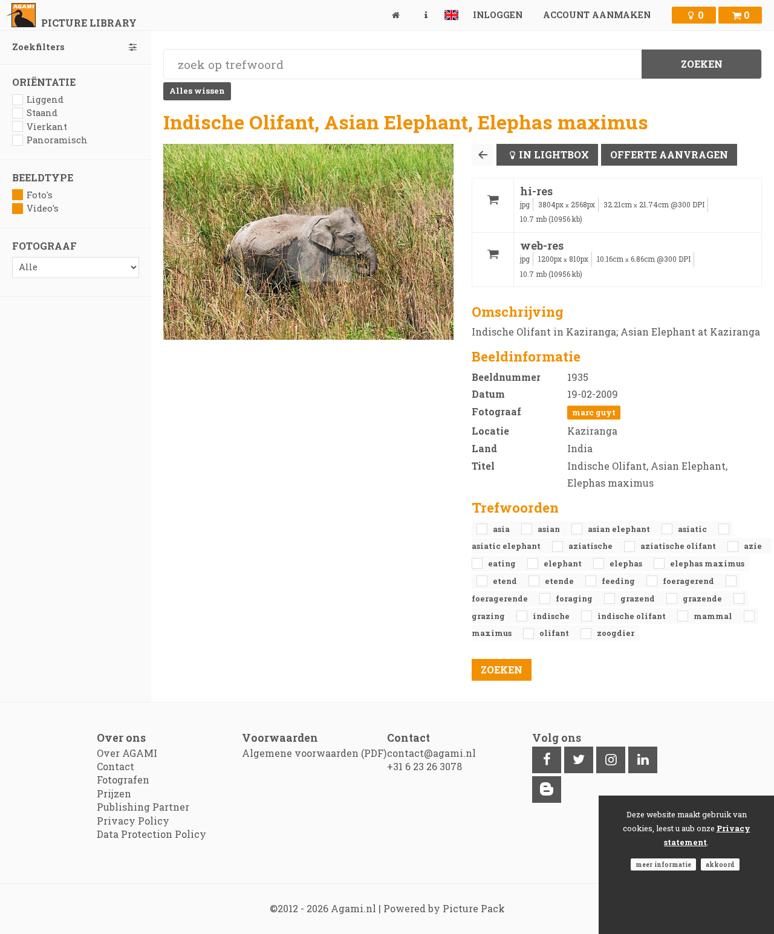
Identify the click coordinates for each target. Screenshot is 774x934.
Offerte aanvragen (669, 154)
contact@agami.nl (431, 753)
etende (560, 581)
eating (503, 563)
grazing (489, 616)
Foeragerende (501, 598)
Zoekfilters (38, 47)
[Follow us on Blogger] (546, 789)
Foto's (40, 195)
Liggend (45, 99)
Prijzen (114, 793)
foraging (575, 598)
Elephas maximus (707, 563)
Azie (753, 546)
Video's (43, 208)
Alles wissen (197, 90)
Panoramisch (57, 140)
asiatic (693, 529)
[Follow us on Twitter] (578, 760)
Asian (550, 529)
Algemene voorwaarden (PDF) (314, 753)
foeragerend (689, 581)
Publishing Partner (143, 806)
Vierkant (47, 126)
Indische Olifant (632, 616)
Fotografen (123, 779)
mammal (714, 616)
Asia (502, 529)
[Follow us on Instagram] (610, 760)
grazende (703, 598)
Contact (115, 766)
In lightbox (554, 154)
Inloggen (497, 15)
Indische (552, 616)
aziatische (591, 546)
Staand (42, 112)
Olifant (555, 633)
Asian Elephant (620, 529)
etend (506, 581)
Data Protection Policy (151, 834)
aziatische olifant (679, 546)
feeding (619, 581)
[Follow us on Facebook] (546, 760)
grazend (638, 598)
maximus (492, 633)
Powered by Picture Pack (444, 908)
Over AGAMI (127, 753)
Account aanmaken (597, 15)
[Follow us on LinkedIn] (642, 760)
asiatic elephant (507, 546)
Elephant (564, 563)
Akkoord (720, 864)
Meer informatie (663, 864)
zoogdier (615, 633)
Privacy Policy (133, 820)
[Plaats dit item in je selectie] (492, 205)
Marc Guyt (594, 412)
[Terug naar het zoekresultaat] (482, 155)
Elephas (627, 563)
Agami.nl (353, 908)
